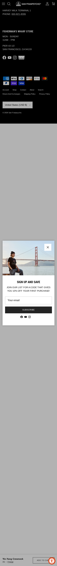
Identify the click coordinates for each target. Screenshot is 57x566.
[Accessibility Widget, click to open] (51, 560)
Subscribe (28, 310)
